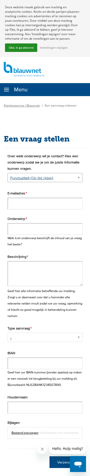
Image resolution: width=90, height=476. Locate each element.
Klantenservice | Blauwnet (22, 105)
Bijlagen (14, 423)
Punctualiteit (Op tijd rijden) (31, 178)
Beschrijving (17, 257)
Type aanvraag (19, 328)
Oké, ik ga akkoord (21, 47)
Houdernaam (18, 397)
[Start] (24, 69)
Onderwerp (16, 219)
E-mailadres (16, 193)
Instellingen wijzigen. (54, 47)
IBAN (11, 353)
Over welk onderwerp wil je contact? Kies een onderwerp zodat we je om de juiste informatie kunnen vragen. (44, 162)
